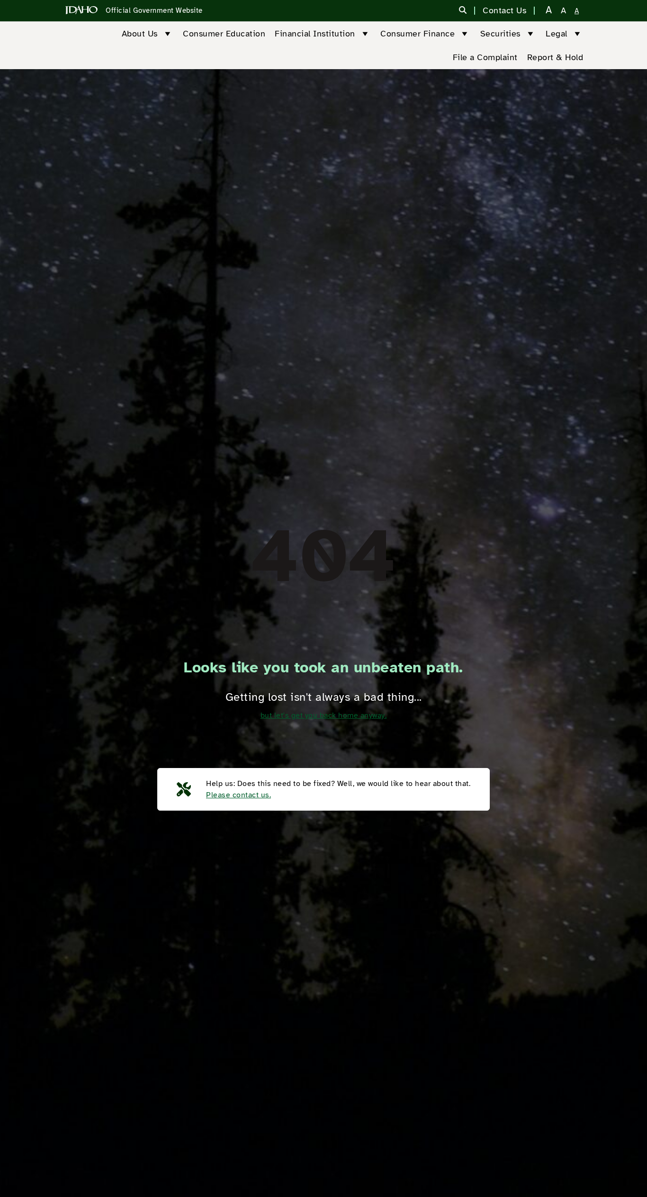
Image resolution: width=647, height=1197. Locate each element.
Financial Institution (315, 33)
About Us (140, 33)
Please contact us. (238, 795)
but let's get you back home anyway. (324, 715)
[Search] (463, 11)
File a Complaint (485, 57)
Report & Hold (555, 57)
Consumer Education (224, 33)
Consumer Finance (417, 33)
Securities (500, 33)
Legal (556, 33)
